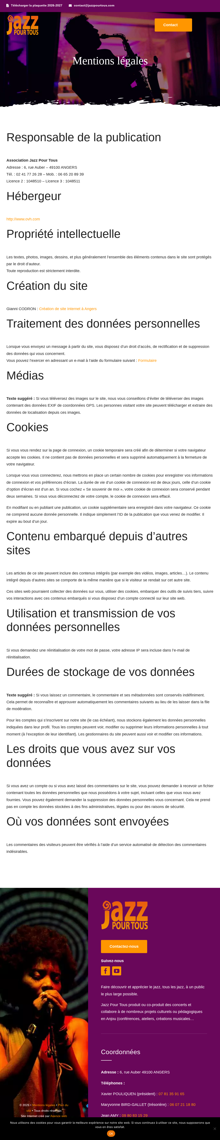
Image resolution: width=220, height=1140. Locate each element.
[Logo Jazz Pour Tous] (22, 17)
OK (111, 1133)
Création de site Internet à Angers (68, 309)
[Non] (214, 1128)
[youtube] (116, 970)
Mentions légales (43, 1105)
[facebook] (105, 970)
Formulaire (147, 360)
